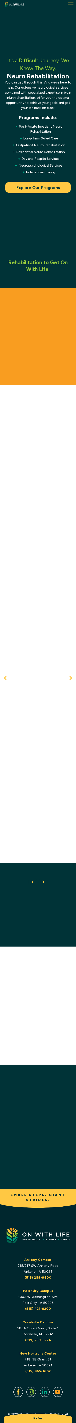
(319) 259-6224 (38, 1340)
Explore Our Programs (38, 187)
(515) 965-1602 (38, 1371)
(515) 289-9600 (38, 1277)
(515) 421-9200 (38, 1309)
